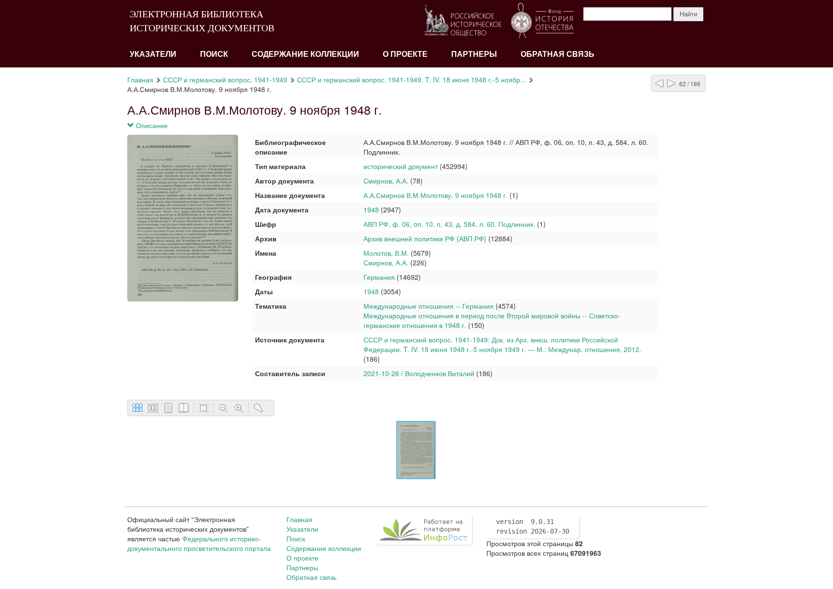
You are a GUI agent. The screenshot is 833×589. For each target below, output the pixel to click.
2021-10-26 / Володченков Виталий (418, 373)
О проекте (405, 54)
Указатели (153, 54)
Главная (140, 79)
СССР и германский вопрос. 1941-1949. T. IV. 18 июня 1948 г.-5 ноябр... (411, 79)
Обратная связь (557, 54)
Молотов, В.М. (386, 253)
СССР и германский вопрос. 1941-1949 (225, 79)
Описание (151, 125)
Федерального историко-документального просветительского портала (199, 543)
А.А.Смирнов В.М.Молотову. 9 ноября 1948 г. (435, 195)
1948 (371, 209)
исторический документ (400, 166)
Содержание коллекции (305, 54)
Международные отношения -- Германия (428, 306)
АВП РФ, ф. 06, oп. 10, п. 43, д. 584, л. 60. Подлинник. (449, 224)
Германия (379, 277)
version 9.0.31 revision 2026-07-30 (532, 526)
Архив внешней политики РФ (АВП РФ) (424, 238)
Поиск (214, 54)
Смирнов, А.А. (386, 180)
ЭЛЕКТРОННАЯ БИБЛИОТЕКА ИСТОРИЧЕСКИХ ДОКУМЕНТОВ (202, 21)
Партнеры (474, 54)
